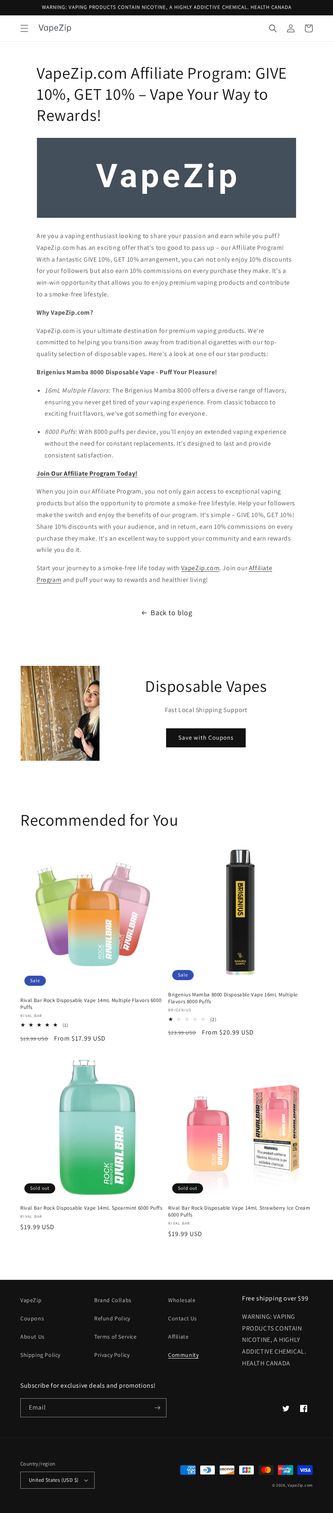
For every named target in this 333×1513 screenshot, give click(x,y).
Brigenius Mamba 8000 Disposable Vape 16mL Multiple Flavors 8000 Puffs (233, 998)
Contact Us (182, 1318)
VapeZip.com (200, 568)
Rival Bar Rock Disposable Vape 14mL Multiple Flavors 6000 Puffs (90, 1004)
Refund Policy (112, 1318)
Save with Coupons (206, 737)
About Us (32, 1336)
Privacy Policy (112, 1354)
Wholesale (181, 1300)
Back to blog (171, 612)
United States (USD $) (53, 1480)
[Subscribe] (157, 1407)
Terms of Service (115, 1336)
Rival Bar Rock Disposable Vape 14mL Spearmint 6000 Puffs (91, 1208)
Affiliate (178, 1336)
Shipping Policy (40, 1354)
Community (183, 1354)
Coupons (32, 1318)
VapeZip (30, 1300)
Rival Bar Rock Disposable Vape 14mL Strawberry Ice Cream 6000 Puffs (239, 1211)
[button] (24, 28)
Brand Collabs (113, 1300)
